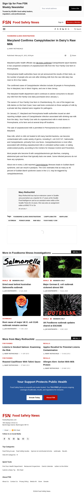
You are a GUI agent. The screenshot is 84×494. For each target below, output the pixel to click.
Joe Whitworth (10, 291)
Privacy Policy (23, 481)
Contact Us (14, 481)
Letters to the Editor (61, 466)
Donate (46, 481)
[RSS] (68, 29)
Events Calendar (47, 466)
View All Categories (9, 455)
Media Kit (33, 481)
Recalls (46, 343)
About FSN (50, 397)
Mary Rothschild (16, 48)
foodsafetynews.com (9, 420)
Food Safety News (44, 491)
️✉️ (5, 430)
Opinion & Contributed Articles (41, 451)
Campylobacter (42, 165)
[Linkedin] (63, 29)
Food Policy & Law (8, 451)
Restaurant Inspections (32, 466)
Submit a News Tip (8, 470)
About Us (5, 481)
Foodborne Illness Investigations (21, 36)
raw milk (36, 220)
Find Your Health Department (12, 466)
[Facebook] (55, 29)
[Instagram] (60, 29)
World (5, 280)
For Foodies (7, 343)
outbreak (12, 220)
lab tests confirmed (44, 63)
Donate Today (34, 397)
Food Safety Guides (22, 451)
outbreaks (6, 318)
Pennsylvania (24, 220)
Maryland (63, 217)
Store (40, 481)
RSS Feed (20, 470)
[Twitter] (58, 29)
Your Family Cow (50, 220)
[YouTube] (66, 29)
